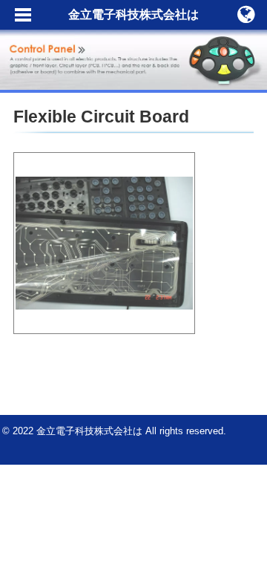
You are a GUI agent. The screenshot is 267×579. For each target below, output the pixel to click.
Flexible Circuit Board (101, 117)
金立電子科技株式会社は (133, 14)
